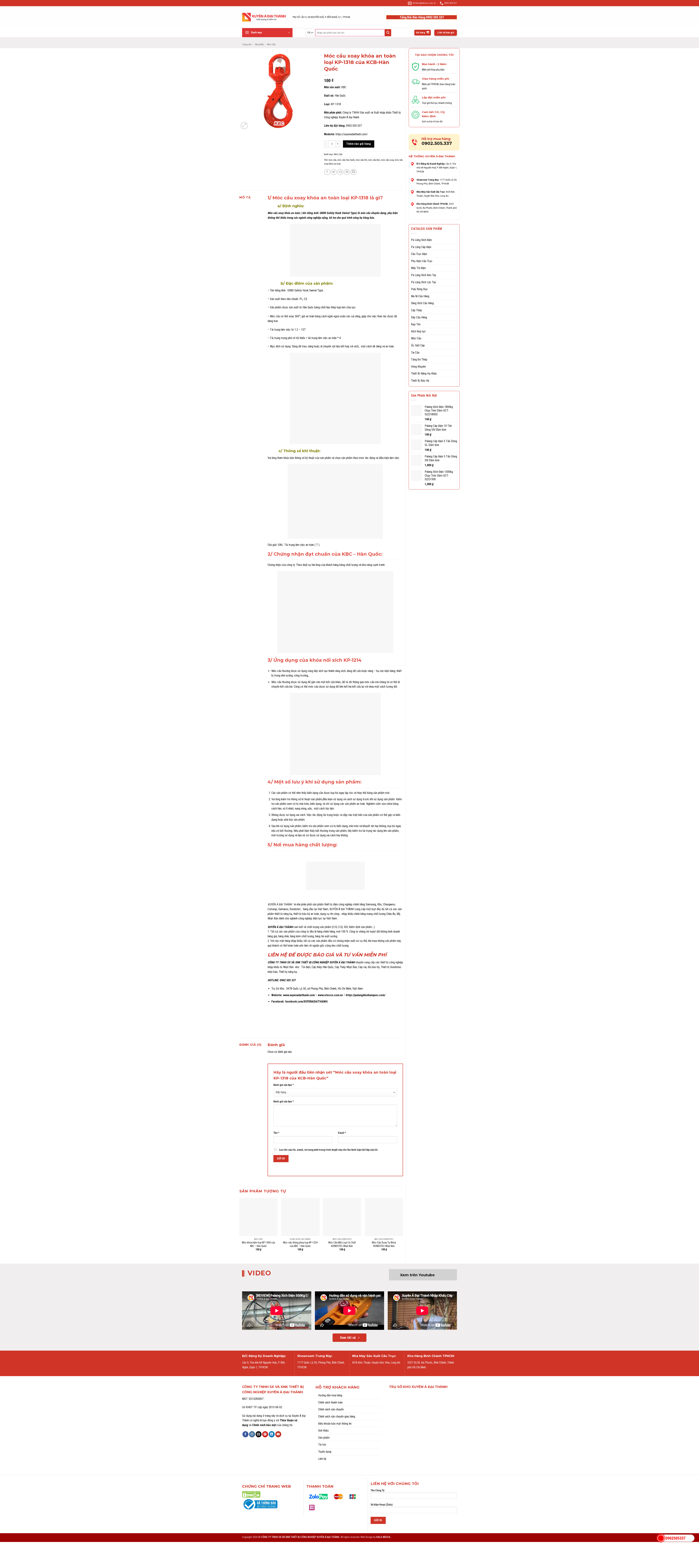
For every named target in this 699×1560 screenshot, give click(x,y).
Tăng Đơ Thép (419, 359)
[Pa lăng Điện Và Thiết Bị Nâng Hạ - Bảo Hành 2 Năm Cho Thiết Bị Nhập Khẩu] (264, 17)
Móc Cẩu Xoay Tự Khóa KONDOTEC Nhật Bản (384, 1244)
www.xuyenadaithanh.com (299, 995)
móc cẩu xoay (387, 160)
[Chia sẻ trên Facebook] (327, 172)
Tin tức (322, 1444)
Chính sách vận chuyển (331, 1409)
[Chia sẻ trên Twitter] (334, 172)
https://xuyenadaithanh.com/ (352, 134)
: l (281, 904)
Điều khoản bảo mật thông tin (335, 1423)
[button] (267, 32)
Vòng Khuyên (418, 366)
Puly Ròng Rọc (419, 289)
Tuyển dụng (324, 1451)
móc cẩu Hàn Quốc (346, 160)
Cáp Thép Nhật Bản (345, 967)
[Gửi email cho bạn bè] (340, 172)
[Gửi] (388, 32)
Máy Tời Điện (418, 268)
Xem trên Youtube (417, 1275)
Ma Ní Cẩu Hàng (420, 296)
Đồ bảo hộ (374, 967)
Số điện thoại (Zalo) (382, 1504)
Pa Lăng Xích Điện (421, 240)
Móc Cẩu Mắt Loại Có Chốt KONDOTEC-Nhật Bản (342, 1244)
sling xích (340, 671)
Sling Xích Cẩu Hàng (422, 303)
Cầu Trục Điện (419, 254)
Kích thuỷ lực (418, 331)
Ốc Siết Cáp (418, 345)
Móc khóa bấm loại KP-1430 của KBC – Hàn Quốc (258, 1244)
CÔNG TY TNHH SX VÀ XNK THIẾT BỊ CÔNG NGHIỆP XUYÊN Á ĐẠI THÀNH (311, 962)
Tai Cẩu (415, 352)
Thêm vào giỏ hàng (358, 143)
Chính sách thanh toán (330, 1402)
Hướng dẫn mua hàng (330, 1395)
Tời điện (305, 967)
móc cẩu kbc (374, 160)
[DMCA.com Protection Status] (251, 1494)
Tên (276, 1132)
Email (342, 1132)
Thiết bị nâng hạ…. (288, 972)
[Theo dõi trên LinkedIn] (272, 1434)
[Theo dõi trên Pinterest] (265, 1434)
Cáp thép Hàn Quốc (322, 967)
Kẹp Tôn (415, 324)
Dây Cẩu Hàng (419, 317)
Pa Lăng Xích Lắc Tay (423, 282)
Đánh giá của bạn (283, 1085)
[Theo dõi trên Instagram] (252, 1434)
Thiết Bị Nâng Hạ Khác (424, 373)
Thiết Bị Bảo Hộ (420, 380)
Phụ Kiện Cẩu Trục (421, 261)
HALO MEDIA (383, 1537)
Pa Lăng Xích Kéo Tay (423, 275)
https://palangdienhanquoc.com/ (365, 995)
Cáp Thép (416, 310)
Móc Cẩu (271, 44)
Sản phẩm (259, 44)
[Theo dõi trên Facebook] (245, 1434)
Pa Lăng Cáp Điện (421, 247)
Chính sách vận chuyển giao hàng (336, 1416)
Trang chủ (246, 44)
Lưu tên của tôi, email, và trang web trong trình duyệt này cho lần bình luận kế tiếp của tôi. (328, 1149)
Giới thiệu (323, 1430)
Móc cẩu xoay (276, 213)
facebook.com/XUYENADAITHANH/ (306, 1001)
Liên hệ (322, 1458)
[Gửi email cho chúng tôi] (259, 1434)
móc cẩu (332, 160)
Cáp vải (362, 967)
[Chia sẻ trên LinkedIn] (354, 172)
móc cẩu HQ (361, 160)
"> (660, 1538)
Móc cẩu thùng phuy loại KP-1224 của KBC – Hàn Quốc (300, 1244)
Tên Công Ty (377, 1490)
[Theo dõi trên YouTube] (278, 1434)
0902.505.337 (437, 143)
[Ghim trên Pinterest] (347, 172)
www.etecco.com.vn (330, 995)
